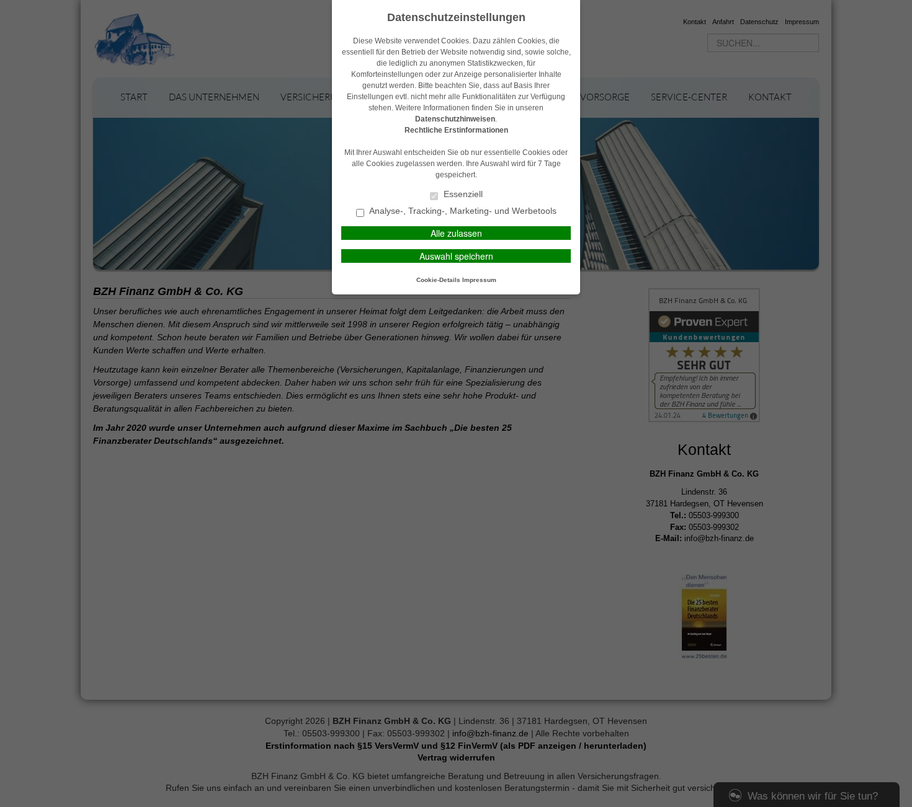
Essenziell (462, 194)
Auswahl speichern (456, 256)
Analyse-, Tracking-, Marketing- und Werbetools (462, 211)
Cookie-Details (438, 279)
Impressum (479, 279)
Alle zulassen (456, 233)
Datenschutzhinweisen (455, 119)
